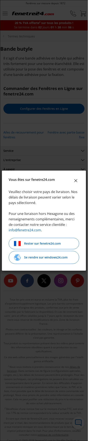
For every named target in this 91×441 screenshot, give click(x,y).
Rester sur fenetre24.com (42, 243)
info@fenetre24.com (25, 230)
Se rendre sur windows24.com (46, 257)
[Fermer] (75, 180)
